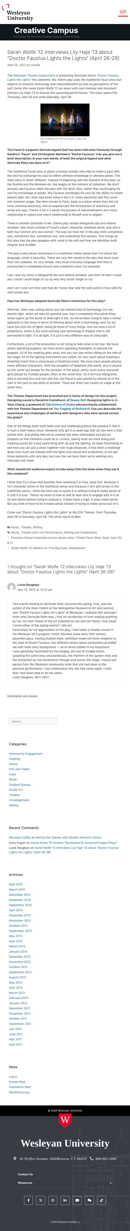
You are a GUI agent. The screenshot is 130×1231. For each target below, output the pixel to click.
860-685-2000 (105, 1159)
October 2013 (18, 925)
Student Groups (19, 784)
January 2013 (18, 951)
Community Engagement (25, 753)
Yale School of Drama (60, 404)
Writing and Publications (80, 532)
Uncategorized (19, 800)
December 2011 (19, 1008)
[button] (123, 12)
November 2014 (20, 900)
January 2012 (18, 1003)
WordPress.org (19, 1092)
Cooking (14, 758)
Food (12, 774)
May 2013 (15, 936)
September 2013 (20, 931)
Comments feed (20, 1087)
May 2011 (15, 1039)
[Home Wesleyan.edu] (65, 1121)
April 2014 (16, 910)
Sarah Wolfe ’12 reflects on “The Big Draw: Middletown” (48, 548)
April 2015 (16, 884)
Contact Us (25, 1174)
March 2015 (17, 889)
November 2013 (20, 920)
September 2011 (20, 1024)
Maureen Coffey (20, 837)
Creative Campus (46, 30)
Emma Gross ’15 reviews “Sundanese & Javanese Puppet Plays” (73, 842)
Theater (26, 527)
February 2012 (18, 998)
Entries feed (17, 1082)
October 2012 (18, 967)
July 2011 (15, 1029)
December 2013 (20, 915)
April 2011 (15, 1044)
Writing (37, 527)
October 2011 (18, 1018)
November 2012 (20, 962)
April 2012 (16, 987)
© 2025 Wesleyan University (63, 1222)
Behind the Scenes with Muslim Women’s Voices (68, 837)
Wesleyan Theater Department (34, 75)
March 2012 (17, 993)
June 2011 (16, 1034)
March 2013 (17, 946)
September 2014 (20, 905)
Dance (13, 764)
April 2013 (16, 941)
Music (15, 527)
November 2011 (19, 1013)
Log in (13, 1076)
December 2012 (19, 956)
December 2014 (20, 894)
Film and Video (19, 769)
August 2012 (17, 977)
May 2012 (15, 982)
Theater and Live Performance (41, 532)
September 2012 (20, 972)
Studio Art (16, 789)
